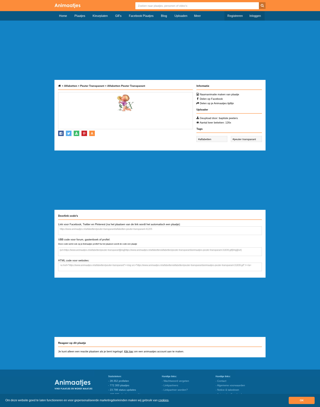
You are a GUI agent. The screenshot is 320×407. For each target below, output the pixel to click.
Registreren (235, 15)
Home (63, 15)
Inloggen (255, 15)
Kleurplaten (100, 15)
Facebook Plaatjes (141, 15)
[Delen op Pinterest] (84, 133)
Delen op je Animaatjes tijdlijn (217, 103)
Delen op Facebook (211, 98)
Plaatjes (79, 15)
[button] (170, 400)
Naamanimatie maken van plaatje (219, 94)
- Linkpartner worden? (175, 389)
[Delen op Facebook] (61, 133)
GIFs (118, 15)
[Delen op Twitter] (68, 133)
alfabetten (205, 139)
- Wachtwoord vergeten (175, 380)
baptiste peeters (228, 118)
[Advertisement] (160, 50)
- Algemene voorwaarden (230, 385)
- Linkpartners (170, 385)
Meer (197, 15)
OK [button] (302, 400)
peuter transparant (245, 139)
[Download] (76, 133)
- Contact (221, 380)
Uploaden (180, 15)
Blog (164, 15)
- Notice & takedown (227, 389)
